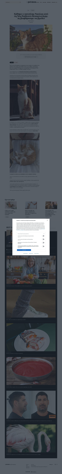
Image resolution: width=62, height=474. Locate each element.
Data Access (31, 253)
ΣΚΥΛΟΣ (37, 2)
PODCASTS (53, 2)
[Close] (48, 220)
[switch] (43, 236)
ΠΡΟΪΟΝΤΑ (49, 2)
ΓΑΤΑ (41, 2)
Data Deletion (25, 253)
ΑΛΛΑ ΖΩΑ (44, 2)
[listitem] (31, 233)
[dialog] (31, 237)
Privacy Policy (36, 253)
